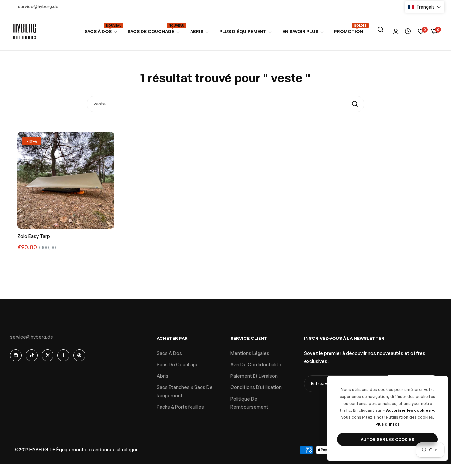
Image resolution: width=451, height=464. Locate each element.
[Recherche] (380, 30)
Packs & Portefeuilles (180, 407)
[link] (153, 31)
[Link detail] (16, 355)
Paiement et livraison (254, 376)
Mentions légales (249, 353)
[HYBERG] (25, 32)
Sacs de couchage (178, 364)
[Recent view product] (408, 31)
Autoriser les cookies (387, 439)
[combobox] (225, 104)
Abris (162, 376)
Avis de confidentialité (255, 364)
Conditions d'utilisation (256, 387)
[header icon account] (396, 32)
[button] (424, 7)
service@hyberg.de (31, 336)
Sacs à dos (169, 353)
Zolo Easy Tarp (33, 236)
